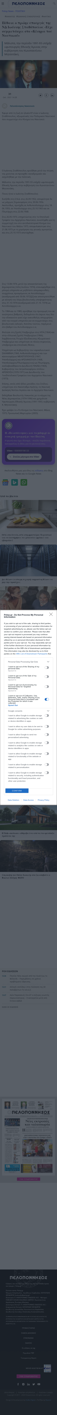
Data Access (28, 800)
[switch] (47, 667)
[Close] (51, 615)
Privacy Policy (43, 800)
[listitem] (28, 661)
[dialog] (28, 707)
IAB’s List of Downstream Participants (31, 654)
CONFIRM (17, 791)
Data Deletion (13, 800)
